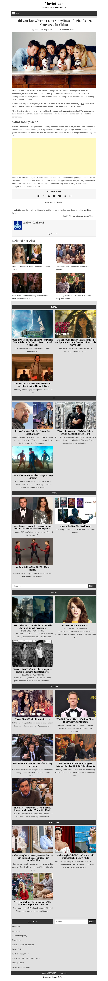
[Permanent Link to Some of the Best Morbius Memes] (75, 510)
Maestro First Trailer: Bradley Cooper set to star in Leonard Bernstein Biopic (32, 670)
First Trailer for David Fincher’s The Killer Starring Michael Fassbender (32, 626)
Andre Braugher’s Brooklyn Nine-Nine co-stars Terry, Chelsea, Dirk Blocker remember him (32, 858)
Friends (58, 202)
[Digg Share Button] (59, 196)
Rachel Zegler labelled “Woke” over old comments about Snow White (75, 856)
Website (53, 234)
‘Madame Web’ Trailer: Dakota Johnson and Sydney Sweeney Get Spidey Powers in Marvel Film (75, 342)
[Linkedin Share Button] (65, 196)
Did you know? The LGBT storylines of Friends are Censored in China (54, 22)
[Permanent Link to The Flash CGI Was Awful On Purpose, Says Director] (32, 459)
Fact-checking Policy (20, 954)
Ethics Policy (17, 949)
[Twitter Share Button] (38, 196)
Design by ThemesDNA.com (54, 977)
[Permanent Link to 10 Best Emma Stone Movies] (75, 609)
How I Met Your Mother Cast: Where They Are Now (32, 764)
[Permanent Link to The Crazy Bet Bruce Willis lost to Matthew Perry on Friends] (76, 283)
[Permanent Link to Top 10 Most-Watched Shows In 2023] (32, 703)
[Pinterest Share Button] (49, 196)
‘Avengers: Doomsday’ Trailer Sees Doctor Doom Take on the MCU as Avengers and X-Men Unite (32, 342)
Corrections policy (19, 936)
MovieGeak (54, 3)
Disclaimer (16, 940)
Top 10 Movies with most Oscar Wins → (79, 216)
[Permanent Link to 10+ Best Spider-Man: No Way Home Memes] (32, 551)
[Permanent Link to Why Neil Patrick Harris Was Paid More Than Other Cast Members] (75, 703)
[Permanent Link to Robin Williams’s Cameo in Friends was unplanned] (76, 254)
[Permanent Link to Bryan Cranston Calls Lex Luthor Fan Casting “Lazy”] (32, 415)
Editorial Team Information (23, 945)
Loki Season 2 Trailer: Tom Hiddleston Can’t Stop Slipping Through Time (32, 384)
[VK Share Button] (70, 196)
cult (82, 104)
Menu (17, 13)
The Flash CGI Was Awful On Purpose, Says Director (32, 476)
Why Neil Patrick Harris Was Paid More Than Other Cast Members (75, 720)
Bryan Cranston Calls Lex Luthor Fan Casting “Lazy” (32, 432)
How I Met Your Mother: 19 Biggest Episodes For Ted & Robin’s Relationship (75, 764)
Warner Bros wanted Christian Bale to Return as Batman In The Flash (75, 432)
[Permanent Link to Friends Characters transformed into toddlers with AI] (32, 254)
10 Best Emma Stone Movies (75, 625)
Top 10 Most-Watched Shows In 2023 (32, 719)
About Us (16, 927)
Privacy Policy (18, 963)
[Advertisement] (54, 156)
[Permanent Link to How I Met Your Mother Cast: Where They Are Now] (32, 747)
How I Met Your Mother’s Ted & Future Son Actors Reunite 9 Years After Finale (32, 808)
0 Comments (39, 631)
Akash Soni (68, 30)
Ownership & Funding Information (26, 958)
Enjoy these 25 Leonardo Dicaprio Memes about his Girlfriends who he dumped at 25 (32, 527)
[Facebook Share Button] (44, 196)
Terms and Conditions (21, 967)
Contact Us (16, 931)
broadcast (65, 111)
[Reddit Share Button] (54, 196)
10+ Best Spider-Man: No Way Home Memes (33, 568)
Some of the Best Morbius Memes (75, 526)
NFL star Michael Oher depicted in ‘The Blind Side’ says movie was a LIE (32, 903)
